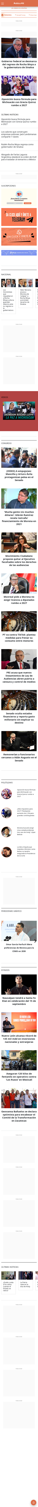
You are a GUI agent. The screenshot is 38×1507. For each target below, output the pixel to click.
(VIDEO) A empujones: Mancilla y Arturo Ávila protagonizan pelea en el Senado (19, 475)
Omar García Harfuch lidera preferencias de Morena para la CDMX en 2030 (19, 947)
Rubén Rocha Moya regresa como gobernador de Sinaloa (17, 145)
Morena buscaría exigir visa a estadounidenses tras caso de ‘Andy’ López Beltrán (26, 831)
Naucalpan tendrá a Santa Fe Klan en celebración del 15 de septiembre (19, 1001)
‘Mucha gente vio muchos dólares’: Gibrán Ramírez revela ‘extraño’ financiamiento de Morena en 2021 (19, 518)
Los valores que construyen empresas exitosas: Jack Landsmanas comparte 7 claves (18, 134)
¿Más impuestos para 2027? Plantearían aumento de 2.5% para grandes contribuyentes (25, 812)
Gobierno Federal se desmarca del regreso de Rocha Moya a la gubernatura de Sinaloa (19, 64)
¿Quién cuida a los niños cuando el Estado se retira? (8, 1286)
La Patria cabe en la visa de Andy (25, 1284)
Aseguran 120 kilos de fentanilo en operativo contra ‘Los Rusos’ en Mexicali (19, 1076)
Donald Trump (20, 15)
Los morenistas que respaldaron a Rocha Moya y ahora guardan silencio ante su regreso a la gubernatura (8, 300)
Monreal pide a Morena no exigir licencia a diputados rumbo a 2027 (19, 599)
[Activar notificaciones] (33, 1502)
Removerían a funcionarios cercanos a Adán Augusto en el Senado (19, 757)
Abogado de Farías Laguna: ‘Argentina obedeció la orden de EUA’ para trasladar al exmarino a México (19, 157)
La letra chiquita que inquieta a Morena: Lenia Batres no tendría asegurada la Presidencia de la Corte (26, 851)
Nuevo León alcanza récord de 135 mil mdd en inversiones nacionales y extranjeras (19, 1038)
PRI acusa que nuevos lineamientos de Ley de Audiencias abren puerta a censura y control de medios (19, 677)
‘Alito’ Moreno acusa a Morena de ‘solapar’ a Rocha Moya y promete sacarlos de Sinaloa (25, 297)
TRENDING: (8, 15)
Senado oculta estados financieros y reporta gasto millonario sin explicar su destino (19, 718)
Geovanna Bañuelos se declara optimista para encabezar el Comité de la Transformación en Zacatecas (19, 1116)
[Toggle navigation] (2, 3)
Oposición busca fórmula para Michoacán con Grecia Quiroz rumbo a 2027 (19, 102)
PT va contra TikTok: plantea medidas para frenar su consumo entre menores (19, 637)
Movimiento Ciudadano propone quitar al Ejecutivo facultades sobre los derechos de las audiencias (19, 560)
